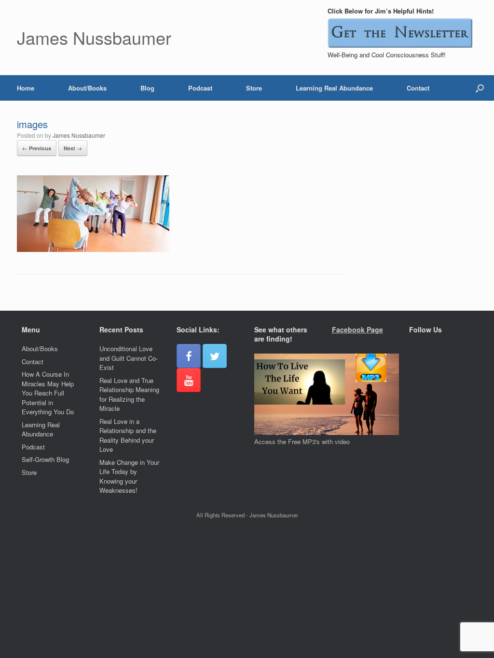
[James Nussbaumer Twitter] (215, 356)
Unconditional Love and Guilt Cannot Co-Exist (128, 358)
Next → (73, 148)
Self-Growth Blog (45, 459)
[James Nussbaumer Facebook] (189, 356)
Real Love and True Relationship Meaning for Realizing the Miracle (129, 394)
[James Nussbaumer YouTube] (189, 380)
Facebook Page (357, 329)
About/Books (87, 87)
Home (25, 87)
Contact (418, 87)
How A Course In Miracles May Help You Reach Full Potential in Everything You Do (48, 392)
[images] (93, 249)
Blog (147, 87)
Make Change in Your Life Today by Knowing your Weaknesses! (129, 476)
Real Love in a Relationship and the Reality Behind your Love (127, 435)
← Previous (36, 148)
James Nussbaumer (79, 135)
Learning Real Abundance (334, 87)
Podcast (200, 87)
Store (254, 87)
